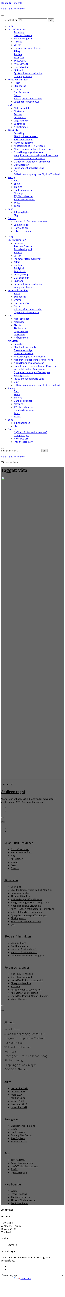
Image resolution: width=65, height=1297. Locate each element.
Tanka (17, 205)
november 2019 (19, 1107)
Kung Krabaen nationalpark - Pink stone (32, 908)
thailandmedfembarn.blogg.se (27, 955)
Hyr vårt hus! (12, 1029)
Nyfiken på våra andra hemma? (30, 221)
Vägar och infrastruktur (26, 101)
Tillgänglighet (22, 212)
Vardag (11, 177)
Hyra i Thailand (19, 1193)
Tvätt (17, 202)
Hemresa (10, 1051)
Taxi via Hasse (18, 1159)
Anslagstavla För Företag (24, 992)
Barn (16, 180)
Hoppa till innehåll (11, 2)
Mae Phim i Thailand (22, 973)
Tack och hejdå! (13, 1042)
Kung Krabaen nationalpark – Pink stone (36, 155)
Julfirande (19, 123)
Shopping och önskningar (20, 1065)
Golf (16, 171)
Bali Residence (22, 92)
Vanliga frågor (21, 224)
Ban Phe (15, 986)
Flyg (16, 215)
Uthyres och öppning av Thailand (24, 1038)
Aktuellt (9, 1022)
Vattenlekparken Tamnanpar (29, 158)
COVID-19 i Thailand (16, 1069)
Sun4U (14, 1128)
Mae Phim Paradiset (21, 977)
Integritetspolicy (23, 231)
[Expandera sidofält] (2, 817)
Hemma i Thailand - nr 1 (24, 949)
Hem (10, 25)
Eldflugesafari (21, 164)
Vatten (17, 44)
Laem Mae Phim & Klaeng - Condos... (30, 995)
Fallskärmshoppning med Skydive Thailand (37, 174)
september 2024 (19, 1088)
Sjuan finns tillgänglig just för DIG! (24, 1034)
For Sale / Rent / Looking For (26, 989)
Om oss (12, 218)
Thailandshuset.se (20, 1197)
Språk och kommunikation (28, 73)
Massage (18, 193)
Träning (18, 186)
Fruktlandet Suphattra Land (29, 167)
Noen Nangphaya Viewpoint (29, 152)
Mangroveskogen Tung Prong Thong (33, 148)
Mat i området (21, 107)
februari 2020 (18, 1097)
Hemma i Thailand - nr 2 (24, 952)
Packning (19, 32)
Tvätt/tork (20, 60)
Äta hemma (20, 117)
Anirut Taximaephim (22, 1162)
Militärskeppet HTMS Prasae (29, 145)
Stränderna (20, 85)
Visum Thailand (19, 999)
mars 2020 (16, 1094)
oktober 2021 (18, 1091)
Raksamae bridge (23, 139)
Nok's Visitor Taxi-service (24, 1166)
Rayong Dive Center (21, 1135)
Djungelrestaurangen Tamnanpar (32, 161)
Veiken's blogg (19, 942)
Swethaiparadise (20, 946)
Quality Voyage (19, 1132)
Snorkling (19, 133)
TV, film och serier (23, 196)
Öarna (17, 95)
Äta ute (18, 114)
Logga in (12, 1244)
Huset (17, 82)
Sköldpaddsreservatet (26, 136)
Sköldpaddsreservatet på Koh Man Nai (31, 889)
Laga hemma (21, 120)
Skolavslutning (13, 1060)
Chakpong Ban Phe (21, 983)
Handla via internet (24, 199)
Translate (26, 1278)
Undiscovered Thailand (23, 1125)
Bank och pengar (23, 190)
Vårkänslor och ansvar (17, 1047)
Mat (10, 104)
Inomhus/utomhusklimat (27, 48)
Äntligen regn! (13, 791)
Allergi (17, 51)
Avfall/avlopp (21, 63)
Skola (17, 183)
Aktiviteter (13, 130)
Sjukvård (18, 70)
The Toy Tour (18, 1138)
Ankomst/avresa (23, 35)
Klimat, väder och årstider (28, 98)
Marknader (19, 111)
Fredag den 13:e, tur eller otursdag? (26, 1056)
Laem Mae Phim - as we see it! (27, 980)
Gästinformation (17, 29)
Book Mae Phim (19, 1203)
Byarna (17, 89)
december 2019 (19, 1104)
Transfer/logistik (23, 38)
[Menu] (2, 15)
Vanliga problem (23, 76)
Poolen (18, 54)
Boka (10, 208)
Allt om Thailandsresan (23, 1200)
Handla (18, 41)
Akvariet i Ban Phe (23, 142)
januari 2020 (17, 1100)
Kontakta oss (21, 227)
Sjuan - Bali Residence (13, 8)
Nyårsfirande (21, 126)
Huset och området (18, 79)
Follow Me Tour (19, 1141)
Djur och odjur (21, 66)
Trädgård (19, 57)
